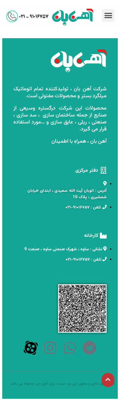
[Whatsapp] (70, 348)
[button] (108, 15)
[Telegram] (89, 348)
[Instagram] (50, 348)
